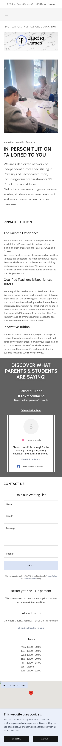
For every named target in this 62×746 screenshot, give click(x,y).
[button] (7, 15)
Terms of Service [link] (30, 578)
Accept (45, 739)
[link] (31, 459)
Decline (16, 739)
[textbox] (31, 504)
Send (31, 565)
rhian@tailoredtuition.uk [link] (31, 627)
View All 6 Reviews (31, 410)
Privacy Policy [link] (51, 576)
